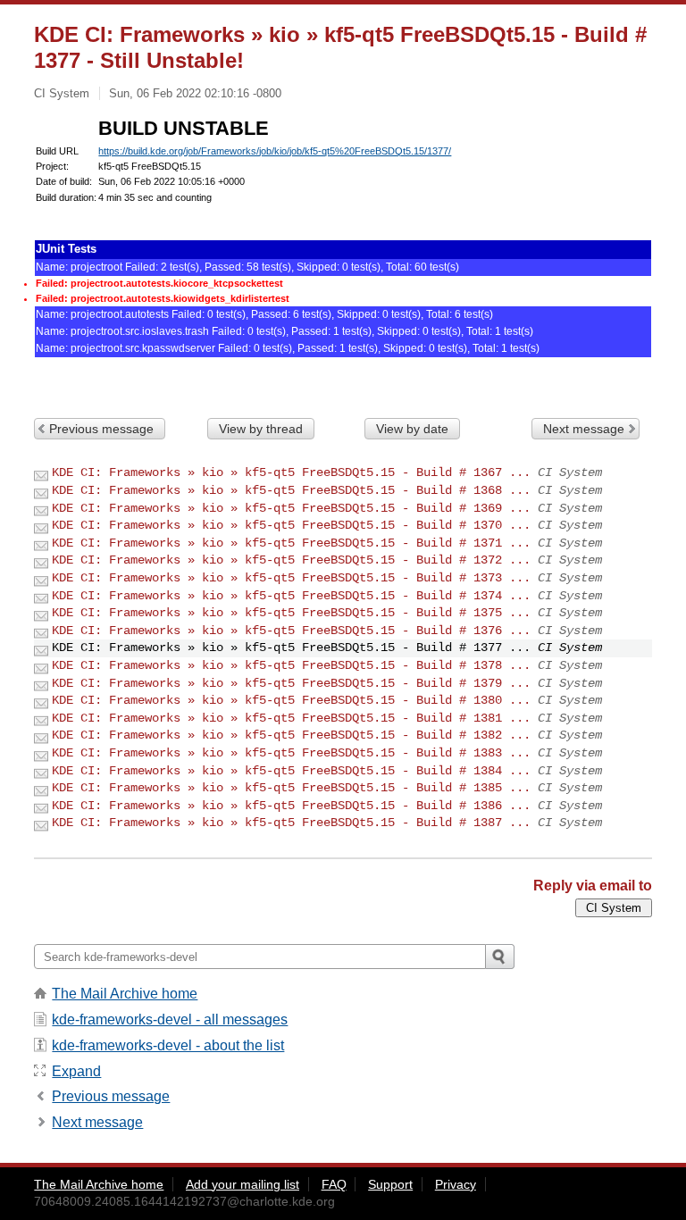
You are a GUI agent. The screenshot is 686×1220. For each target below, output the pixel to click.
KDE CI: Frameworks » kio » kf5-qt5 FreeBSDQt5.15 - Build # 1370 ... (291, 525)
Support (390, 1184)
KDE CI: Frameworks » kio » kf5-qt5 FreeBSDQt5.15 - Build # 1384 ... (291, 771)
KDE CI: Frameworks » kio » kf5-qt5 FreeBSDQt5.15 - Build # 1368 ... (291, 490)
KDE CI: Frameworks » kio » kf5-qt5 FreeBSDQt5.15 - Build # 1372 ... (291, 560)
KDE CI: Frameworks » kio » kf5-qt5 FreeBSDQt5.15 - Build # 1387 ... (291, 822)
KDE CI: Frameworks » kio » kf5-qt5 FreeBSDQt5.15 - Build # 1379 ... (291, 683)
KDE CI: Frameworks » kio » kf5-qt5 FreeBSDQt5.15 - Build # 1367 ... (291, 472)
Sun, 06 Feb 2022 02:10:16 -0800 (195, 93)
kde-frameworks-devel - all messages (170, 1019)
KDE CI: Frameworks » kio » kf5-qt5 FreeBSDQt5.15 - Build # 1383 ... (291, 753)
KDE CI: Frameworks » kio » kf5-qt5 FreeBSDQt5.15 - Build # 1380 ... (291, 700)
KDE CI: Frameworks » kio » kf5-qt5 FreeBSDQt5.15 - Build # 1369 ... (291, 508)
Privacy (455, 1184)
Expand (76, 1071)
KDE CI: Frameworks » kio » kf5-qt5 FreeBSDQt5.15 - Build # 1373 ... (291, 578)
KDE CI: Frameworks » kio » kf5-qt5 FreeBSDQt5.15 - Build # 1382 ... (291, 735)
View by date (412, 429)
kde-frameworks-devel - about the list (168, 1045)
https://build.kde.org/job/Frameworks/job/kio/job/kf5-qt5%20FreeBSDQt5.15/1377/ (274, 151)
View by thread (261, 429)
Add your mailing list (242, 1184)
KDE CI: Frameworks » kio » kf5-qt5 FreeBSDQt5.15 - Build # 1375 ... (291, 613)
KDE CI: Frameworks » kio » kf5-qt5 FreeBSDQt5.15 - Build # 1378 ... (291, 665)
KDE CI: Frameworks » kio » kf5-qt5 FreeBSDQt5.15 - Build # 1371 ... (291, 543)
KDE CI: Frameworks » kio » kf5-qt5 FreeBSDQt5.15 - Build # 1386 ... (291, 805)
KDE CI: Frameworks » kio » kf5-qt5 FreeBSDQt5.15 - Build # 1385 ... (291, 788)
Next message (583, 429)
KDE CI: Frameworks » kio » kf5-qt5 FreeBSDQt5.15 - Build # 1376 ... (291, 630)
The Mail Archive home (124, 993)
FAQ (334, 1184)
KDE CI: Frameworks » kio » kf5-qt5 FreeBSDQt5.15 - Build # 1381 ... (291, 718)
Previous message (101, 429)
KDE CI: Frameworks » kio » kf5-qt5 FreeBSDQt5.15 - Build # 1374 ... (291, 596)
